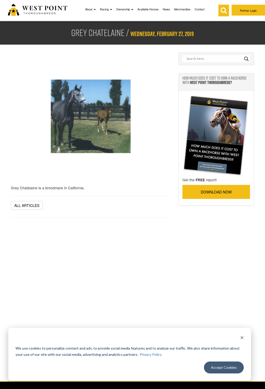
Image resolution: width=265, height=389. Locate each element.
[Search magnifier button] (246, 58)
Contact (199, 9)
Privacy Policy (151, 354)
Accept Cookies (224, 367)
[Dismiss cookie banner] (242, 338)
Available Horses (148, 9)
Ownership (123, 9)
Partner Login (248, 10)
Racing (104, 9)
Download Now (216, 192)
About (89, 9)
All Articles (26, 205)
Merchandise (182, 9)
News (166, 9)
